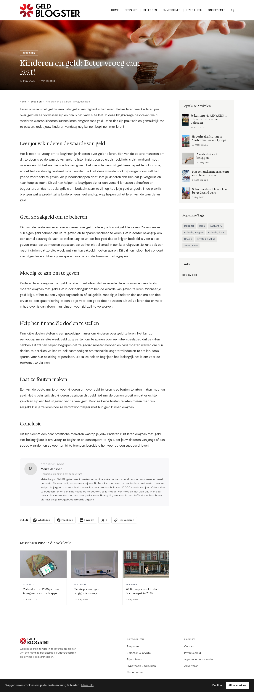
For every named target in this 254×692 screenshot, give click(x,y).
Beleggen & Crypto (139, 653)
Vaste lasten (191, 245)
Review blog (189, 274)
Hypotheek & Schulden (141, 665)
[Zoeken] (232, 10)
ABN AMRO (216, 225)
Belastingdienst (216, 232)
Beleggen (150, 10)
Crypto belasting (206, 239)
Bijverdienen (172, 10)
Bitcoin (188, 239)
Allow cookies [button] (237, 685)
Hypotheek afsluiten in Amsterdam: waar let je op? (209, 138)
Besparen (131, 10)
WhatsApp (44, 520)
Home (115, 10)
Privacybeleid (192, 653)
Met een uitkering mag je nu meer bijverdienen (210, 173)
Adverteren (191, 665)
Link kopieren (126, 520)
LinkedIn (89, 520)
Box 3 (202, 225)
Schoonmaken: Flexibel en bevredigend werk (209, 191)
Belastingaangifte (193, 232)
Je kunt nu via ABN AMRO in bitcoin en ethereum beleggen (209, 119)
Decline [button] (217, 685)
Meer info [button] (87, 685)
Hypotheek (194, 10)
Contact (189, 646)
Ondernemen (217, 10)
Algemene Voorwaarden (199, 659)
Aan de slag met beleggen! (207, 156)
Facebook (67, 520)
